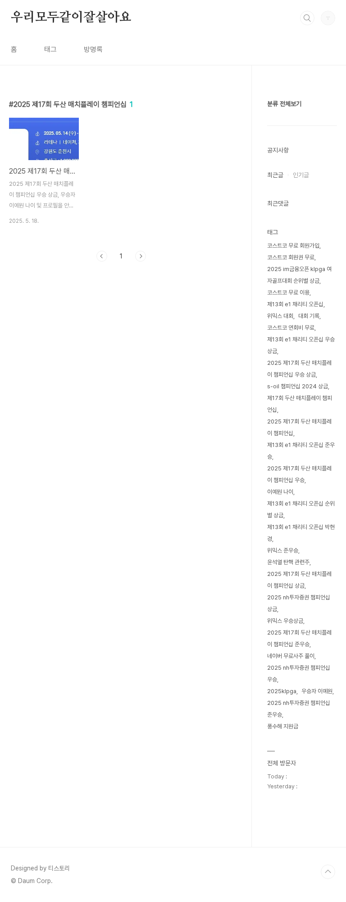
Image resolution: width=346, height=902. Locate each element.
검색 (307, 18)
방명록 (93, 49)
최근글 (275, 175)
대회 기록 (308, 316)
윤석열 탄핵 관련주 (288, 562)
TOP (328, 872)
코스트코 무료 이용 (288, 292)
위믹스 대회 (280, 316)
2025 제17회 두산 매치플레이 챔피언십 (299, 427)
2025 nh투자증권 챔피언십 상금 (298, 603)
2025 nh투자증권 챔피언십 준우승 (298, 709)
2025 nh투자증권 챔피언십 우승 (298, 673)
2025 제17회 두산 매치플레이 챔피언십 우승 (299, 474)
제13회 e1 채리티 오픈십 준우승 (301, 451)
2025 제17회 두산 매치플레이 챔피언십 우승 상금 (299, 368)
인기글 (301, 175)
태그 (50, 49)
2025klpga (281, 691)
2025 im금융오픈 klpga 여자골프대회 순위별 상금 (299, 275)
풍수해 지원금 (282, 726)
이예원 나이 (280, 491)
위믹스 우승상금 (285, 620)
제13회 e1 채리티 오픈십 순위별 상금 (301, 509)
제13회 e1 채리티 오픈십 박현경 (301, 533)
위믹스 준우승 (282, 550)
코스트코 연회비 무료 (290, 327)
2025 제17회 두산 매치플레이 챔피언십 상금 (299, 580)
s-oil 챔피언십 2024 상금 (297, 386)
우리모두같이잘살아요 (71, 17)
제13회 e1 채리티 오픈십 (295, 304)
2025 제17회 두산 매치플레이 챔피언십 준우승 (299, 638)
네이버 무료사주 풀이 (290, 656)
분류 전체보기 (284, 103)
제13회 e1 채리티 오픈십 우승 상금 (301, 345)
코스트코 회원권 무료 (290, 257)
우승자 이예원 (316, 691)
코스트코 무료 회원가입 (293, 245)
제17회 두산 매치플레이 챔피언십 (299, 404)
